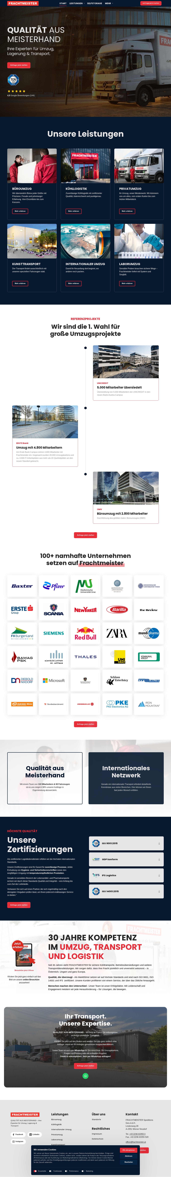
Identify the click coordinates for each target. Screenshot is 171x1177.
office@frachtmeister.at (136, 1142)
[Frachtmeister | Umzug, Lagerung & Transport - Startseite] (23, 3)
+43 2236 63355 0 (137, 1134)
